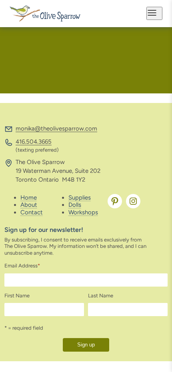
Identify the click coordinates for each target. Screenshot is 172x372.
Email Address (22, 266)
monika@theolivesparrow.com (56, 128)
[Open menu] (154, 13)
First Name (17, 296)
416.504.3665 (34, 141)
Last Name (100, 296)
